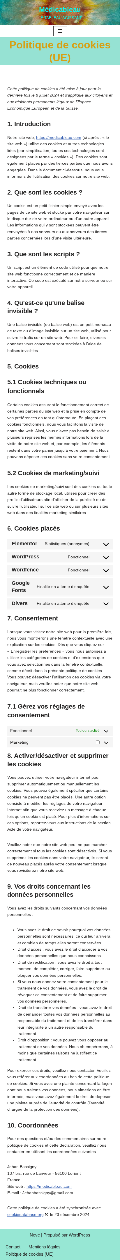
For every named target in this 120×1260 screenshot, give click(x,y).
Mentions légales (45, 1246)
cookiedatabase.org (25, 1214)
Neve (35, 1234)
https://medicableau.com (58, 137)
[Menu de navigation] (60, 31)
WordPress (79, 1234)
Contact (13, 1246)
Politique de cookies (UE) (30, 1254)
